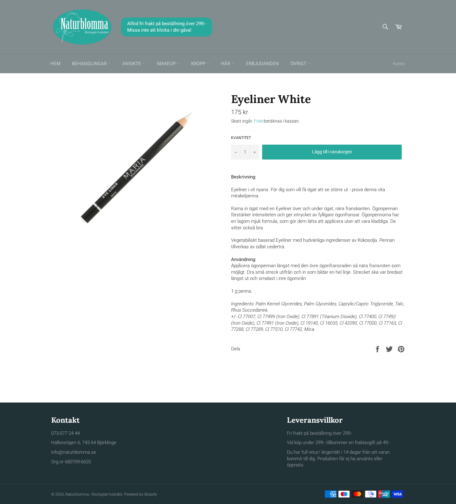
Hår (226, 63)
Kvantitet (241, 138)
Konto (399, 63)
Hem (55, 63)
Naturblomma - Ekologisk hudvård (93, 494)
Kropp (199, 63)
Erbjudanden (262, 63)
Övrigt (299, 63)
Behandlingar (90, 63)
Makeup (167, 63)
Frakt (259, 121)
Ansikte (132, 63)
